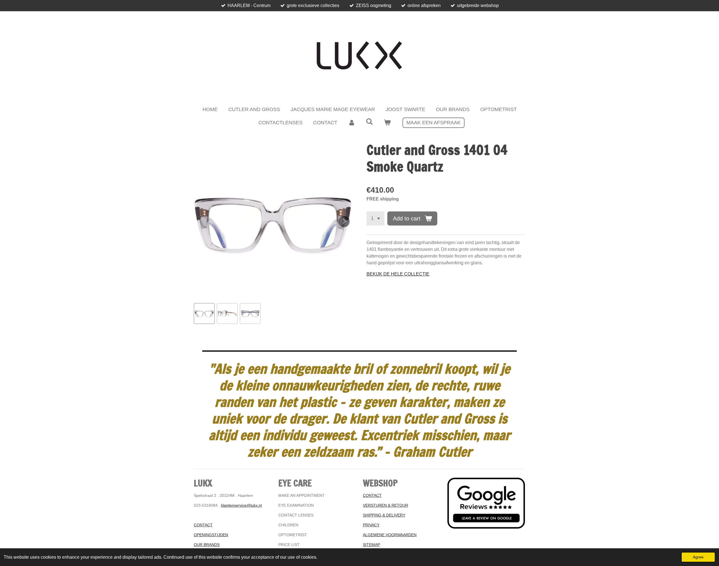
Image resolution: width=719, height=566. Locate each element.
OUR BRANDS (207, 544)
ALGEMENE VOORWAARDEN (390, 535)
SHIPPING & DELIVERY (384, 515)
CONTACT (203, 525)
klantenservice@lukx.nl (241, 505)
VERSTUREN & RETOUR (385, 505)
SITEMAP (371, 544)
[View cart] (387, 123)
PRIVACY (371, 525)
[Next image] (344, 221)
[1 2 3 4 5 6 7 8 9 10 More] (375, 218)
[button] (204, 313)
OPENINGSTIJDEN (211, 535)
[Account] (351, 123)
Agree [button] (698, 557)
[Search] (369, 122)
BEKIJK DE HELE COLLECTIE (398, 274)
